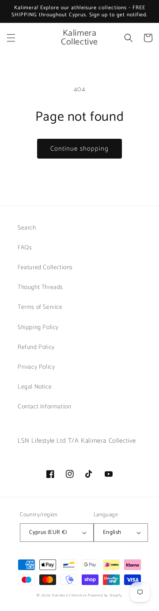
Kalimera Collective (69, 595)
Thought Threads (40, 287)
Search (27, 228)
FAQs (25, 248)
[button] (11, 38)
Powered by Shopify (105, 595)
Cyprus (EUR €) (48, 532)
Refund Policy (36, 347)
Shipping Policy (38, 327)
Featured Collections (45, 268)
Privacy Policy (36, 367)
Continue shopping (79, 148)
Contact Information (44, 407)
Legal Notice (35, 387)
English (112, 532)
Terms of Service (40, 307)
